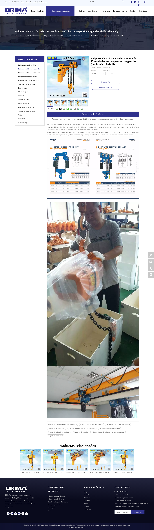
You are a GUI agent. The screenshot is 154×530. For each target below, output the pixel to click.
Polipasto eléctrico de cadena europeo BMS (31, 73)
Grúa (20, 115)
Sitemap (97, 525)
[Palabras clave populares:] (122, 1)
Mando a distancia (24, 103)
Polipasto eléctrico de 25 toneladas (109, 428)
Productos (87, 495)
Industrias (87, 501)
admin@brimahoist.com (40, 2)
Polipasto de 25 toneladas (80, 432)
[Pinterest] (22, 513)
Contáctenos (87, 509)
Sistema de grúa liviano (26, 84)
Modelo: (93, 70)
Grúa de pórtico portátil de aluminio (31, 80)
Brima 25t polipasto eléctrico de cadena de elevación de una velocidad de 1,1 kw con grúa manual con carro (53, 472)
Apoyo (86, 503)
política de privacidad (107, 525)
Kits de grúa (22, 88)
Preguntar (104, 82)
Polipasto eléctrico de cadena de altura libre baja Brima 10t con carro (77, 472)
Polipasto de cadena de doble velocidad (118, 424)
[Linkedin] (135, 2)
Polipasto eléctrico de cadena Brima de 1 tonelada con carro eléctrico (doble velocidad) (30, 472)
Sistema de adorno (24, 99)
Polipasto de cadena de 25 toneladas (58, 432)
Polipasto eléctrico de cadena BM (29, 69)
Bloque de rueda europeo (26, 107)
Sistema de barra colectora (27, 111)
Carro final (21, 95)
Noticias (86, 506)
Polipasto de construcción (55, 436)
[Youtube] (138, 2)
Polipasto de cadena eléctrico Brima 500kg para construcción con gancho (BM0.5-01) (123, 472)
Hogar (86, 492)
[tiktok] (26, 513)
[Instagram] (138, 4)
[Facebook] (131, 2)
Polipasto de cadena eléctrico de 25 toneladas (82, 428)
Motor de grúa (23, 92)
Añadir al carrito (104, 87)
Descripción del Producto (93, 114)
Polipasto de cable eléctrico (27, 77)
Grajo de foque (23, 122)
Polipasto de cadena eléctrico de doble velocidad (62, 424)
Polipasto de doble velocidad (56, 428)
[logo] (16, 489)
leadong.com (126, 525)
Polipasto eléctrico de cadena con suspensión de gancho (108, 432)
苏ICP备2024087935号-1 (77, 527)
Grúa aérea (21, 119)
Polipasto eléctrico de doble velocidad (91, 424)
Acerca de (87, 498)
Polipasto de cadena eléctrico (28, 65)
